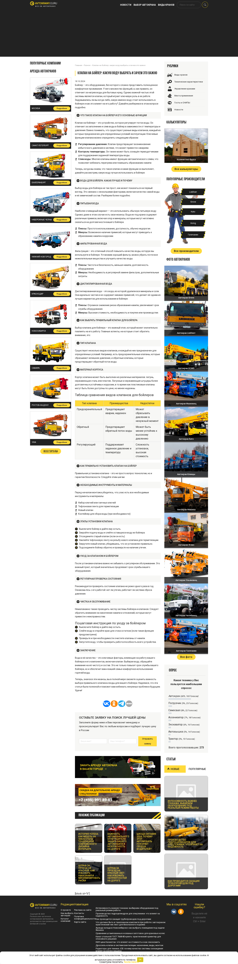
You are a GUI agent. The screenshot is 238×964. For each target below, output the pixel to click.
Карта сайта (80, 922)
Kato (193, 211)
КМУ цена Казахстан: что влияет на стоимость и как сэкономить (128, 942)
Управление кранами (184, 88)
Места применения (183, 95)
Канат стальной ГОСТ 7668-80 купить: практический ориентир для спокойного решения (128, 937)
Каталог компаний (65, 920)
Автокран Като (186, 439)
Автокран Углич (186, 545)
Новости (125, 5)
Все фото (186, 656)
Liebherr (193, 192)
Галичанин (193, 234)
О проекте (66, 910)
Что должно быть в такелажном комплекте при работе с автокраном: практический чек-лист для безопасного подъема (131, 923)
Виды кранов (166, 5)
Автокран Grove (186, 297)
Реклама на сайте (82, 910)
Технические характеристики (188, 82)
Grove (193, 202)
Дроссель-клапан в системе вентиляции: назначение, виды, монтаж (129, 945)
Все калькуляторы (186, 169)
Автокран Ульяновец (186, 580)
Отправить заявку (147, 741)
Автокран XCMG (186, 368)
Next (205, 144)
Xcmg (193, 223)
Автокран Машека (186, 509)
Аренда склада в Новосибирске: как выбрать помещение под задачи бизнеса (130, 929)
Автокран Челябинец (186, 615)
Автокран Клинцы (186, 474)
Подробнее (62, 108)
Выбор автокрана (145, 5)
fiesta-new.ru (131, 962)
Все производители (186, 251)
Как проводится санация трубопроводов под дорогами (123, 919)
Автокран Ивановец (186, 403)
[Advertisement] (119, 34)
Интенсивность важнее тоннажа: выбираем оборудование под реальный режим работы (127, 909)
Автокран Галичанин (186, 651)
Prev (167, 144)
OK (140, 959)
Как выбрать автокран (67, 914)
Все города (51, 451)
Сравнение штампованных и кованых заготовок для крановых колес (130, 933)
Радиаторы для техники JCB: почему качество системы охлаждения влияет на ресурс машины (129, 949)
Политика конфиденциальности (85, 917)
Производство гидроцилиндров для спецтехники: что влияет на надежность (128, 914)
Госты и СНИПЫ (182, 102)
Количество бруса (186, 159)
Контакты (79, 913)
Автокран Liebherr (186, 333)
